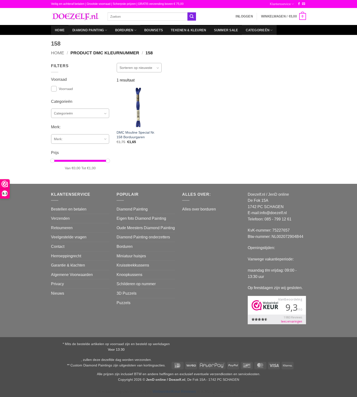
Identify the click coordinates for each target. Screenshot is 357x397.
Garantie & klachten (68, 265)
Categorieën (257, 30)
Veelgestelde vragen (68, 237)
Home (60, 30)
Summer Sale (226, 30)
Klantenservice (280, 4)
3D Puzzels (126, 293)
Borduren (124, 30)
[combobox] (147, 16)
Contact (57, 246)
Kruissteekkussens (133, 265)
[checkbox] (54, 88)
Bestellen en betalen (68, 209)
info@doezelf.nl (273, 213)
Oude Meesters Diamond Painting (146, 228)
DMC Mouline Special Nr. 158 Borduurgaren (136, 134)
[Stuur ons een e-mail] (303, 4)
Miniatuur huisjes (131, 256)
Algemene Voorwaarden (72, 275)
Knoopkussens (129, 275)
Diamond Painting (88, 30)
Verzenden (60, 218)
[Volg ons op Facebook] (299, 4)
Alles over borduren (199, 209)
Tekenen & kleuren (188, 30)
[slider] (52, 160)
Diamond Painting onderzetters (143, 237)
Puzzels (123, 303)
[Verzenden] (191, 16)
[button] (244, 16)
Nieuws (57, 293)
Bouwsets (153, 30)
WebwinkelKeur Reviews (174, 391)
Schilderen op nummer (136, 284)
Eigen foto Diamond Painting (141, 218)
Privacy (57, 284)
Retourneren (62, 228)
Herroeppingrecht (66, 256)
